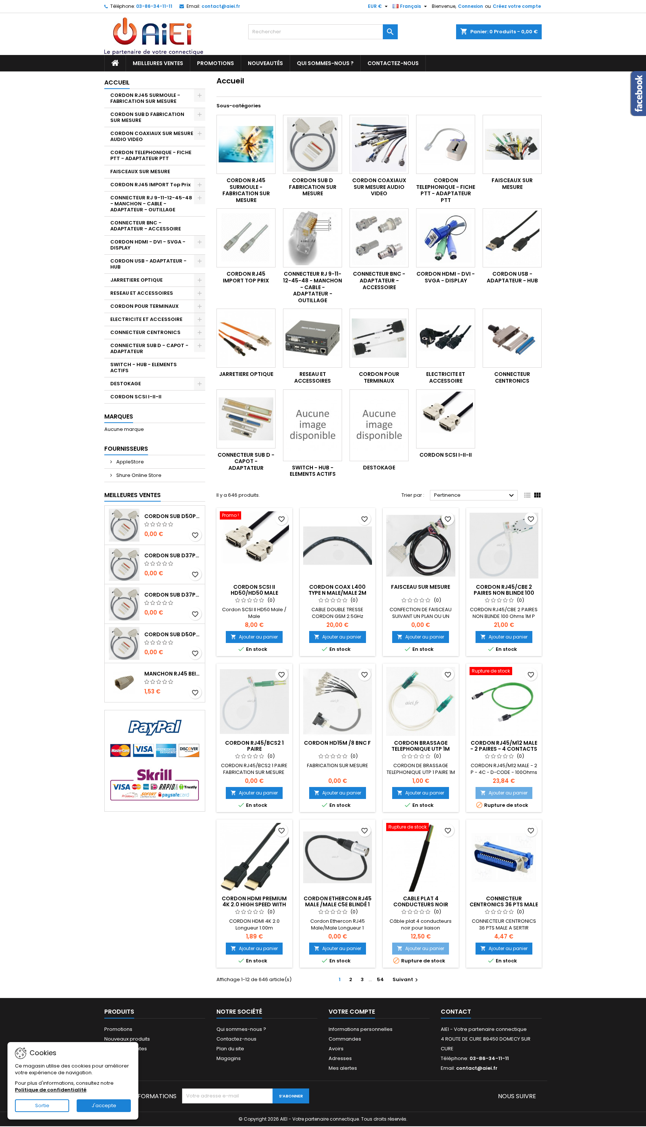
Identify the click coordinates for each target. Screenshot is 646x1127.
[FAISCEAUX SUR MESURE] (512, 144)
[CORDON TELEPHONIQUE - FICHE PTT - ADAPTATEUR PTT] (445, 144)
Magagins (228, 1058)
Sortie (42, 1105)
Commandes (345, 1038)
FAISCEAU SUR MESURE (420, 587)
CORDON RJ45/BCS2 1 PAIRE (254, 746)
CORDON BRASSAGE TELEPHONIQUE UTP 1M (420, 746)
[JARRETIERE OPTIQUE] (246, 338)
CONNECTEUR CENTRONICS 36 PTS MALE (504, 901)
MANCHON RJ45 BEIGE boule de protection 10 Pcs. (173, 674)
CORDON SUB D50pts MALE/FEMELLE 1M (173, 634)
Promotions (215, 63)
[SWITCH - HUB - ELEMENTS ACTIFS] (312, 425)
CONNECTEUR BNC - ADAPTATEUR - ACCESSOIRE (145, 225)
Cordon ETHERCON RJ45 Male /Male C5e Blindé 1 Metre (338, 904)
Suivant (406, 979)
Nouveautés (265, 63)
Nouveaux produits (127, 1038)
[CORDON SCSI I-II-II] (445, 418)
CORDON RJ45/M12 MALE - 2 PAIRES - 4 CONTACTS (503, 746)
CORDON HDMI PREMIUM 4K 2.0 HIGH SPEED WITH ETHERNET (254, 904)
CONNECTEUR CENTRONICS (145, 332)
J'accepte (104, 1105)
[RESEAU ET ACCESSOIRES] (312, 338)
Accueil (117, 82)
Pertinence (475, 495)
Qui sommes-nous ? (325, 63)
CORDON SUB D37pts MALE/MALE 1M (173, 555)
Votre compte (352, 1011)
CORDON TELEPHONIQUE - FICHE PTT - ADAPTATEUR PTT (150, 155)
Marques (118, 416)
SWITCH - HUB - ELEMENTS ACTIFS (143, 367)
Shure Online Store (138, 475)
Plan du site (230, 1048)
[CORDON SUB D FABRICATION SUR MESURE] (312, 144)
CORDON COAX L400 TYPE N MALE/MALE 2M (337, 590)
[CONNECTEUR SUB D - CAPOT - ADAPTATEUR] (246, 418)
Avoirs (336, 1048)
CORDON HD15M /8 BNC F (337, 743)
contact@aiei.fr (221, 6)
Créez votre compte (517, 6)
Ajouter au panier (254, 637)
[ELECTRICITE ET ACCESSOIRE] (445, 338)
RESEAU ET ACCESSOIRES (141, 293)
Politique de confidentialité (50, 1089)
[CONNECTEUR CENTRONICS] (512, 338)
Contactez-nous (393, 63)
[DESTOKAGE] (379, 425)
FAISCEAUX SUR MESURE (140, 171)
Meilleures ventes (158, 63)
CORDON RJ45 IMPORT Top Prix (150, 184)
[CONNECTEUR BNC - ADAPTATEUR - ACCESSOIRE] (379, 237)
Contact (456, 1011)
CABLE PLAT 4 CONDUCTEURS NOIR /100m (420, 904)
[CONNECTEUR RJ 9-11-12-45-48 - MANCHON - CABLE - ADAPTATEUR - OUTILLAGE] (312, 237)
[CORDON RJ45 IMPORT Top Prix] (246, 237)
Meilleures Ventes (132, 495)
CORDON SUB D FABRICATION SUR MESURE (147, 117)
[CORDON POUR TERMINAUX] (379, 338)
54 (380, 979)
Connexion (470, 6)
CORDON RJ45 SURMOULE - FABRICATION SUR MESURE (145, 98)
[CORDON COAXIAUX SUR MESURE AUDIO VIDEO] (379, 144)
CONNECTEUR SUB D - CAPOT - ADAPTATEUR (149, 348)
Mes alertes (343, 1068)
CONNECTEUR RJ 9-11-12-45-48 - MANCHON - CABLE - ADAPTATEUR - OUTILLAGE (151, 203)
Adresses (340, 1058)
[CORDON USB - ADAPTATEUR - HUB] (512, 237)
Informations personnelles (361, 1029)
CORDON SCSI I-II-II (136, 396)
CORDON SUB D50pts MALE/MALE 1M (173, 516)
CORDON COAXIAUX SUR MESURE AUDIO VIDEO (151, 136)
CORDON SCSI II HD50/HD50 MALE (254, 590)
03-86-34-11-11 (154, 6)
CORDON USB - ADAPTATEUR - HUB (148, 263)
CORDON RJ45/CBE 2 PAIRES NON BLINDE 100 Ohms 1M (504, 593)
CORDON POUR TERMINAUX (144, 306)
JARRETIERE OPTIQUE (136, 280)
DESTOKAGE (125, 383)
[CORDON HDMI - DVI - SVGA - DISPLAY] (445, 237)
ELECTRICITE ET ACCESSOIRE (146, 319)
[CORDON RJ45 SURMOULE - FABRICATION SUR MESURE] (246, 144)
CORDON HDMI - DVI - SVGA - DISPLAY (147, 244)
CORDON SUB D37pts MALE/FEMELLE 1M (173, 595)
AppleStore (129, 461)
